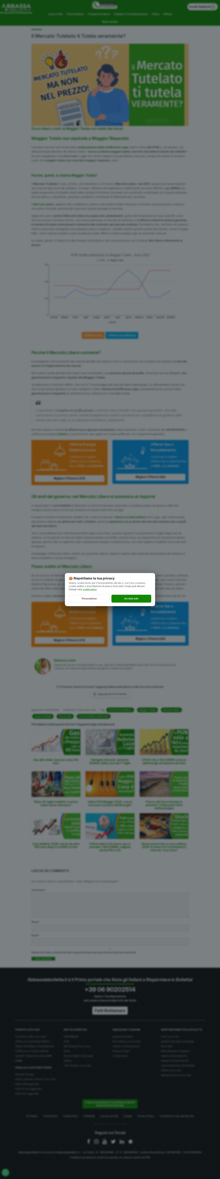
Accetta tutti (131, 598)
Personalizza (89, 598)
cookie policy (89, 589)
